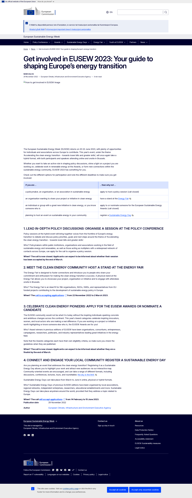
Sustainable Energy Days (77, 42)
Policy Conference (40, 42)
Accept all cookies (117, 490)
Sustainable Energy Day (120, 215)
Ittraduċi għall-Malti (37, 29)
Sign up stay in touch (106, 425)
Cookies (76, 474)
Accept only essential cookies (145, 490)
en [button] (111, 12)
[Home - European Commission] (41, 11)
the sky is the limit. (86, 375)
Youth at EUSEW (116, 42)
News (142, 42)
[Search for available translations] (130, 199)
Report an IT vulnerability (34, 474)
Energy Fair (98, 42)
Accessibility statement (144, 439)
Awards (57, 42)
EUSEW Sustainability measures (148, 443)
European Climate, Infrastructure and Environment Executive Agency (79, 408)
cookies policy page (71, 488)
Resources (139, 425)
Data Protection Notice (144, 430)
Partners (133, 42)
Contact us (82, 470)
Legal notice (140, 448)
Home (26, 42)
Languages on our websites (58, 474)
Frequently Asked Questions (146, 434)
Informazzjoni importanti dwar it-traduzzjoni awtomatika (68, 29)
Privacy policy (89, 474)
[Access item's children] (50, 42)
